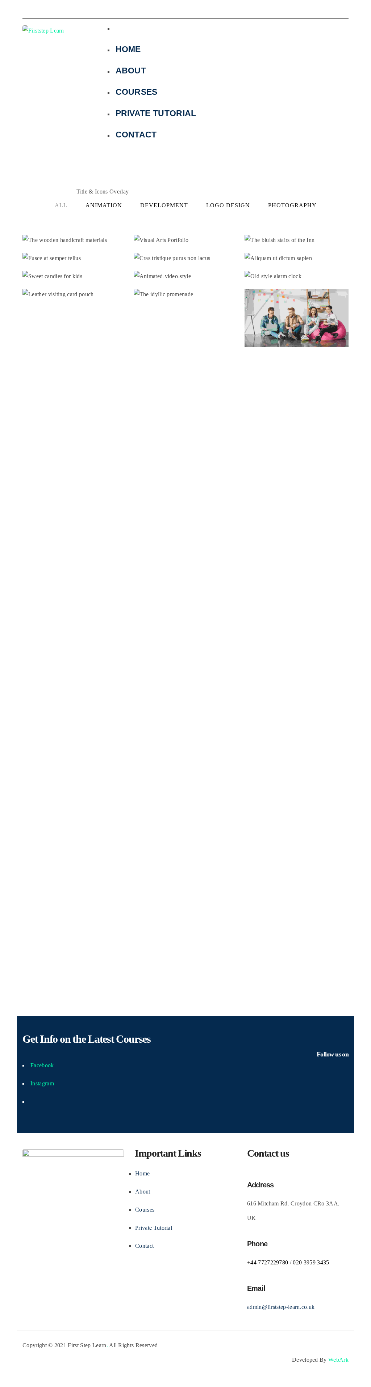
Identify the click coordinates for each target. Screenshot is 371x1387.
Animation (104, 205)
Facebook (42, 1065)
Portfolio (59, 191)
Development (164, 205)
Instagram (42, 1083)
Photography (292, 205)
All (61, 205)
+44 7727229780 (267, 1262)
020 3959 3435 (311, 1262)
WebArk (338, 1360)
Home (31, 191)
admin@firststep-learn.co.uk (281, 1307)
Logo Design (228, 205)
